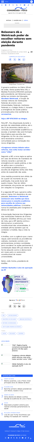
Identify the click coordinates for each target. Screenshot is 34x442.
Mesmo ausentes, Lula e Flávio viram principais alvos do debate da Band (17, 381)
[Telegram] (5, 5)
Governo (20, 333)
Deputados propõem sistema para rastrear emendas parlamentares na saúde (17, 406)
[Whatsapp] (1, 5)
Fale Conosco (25, 431)
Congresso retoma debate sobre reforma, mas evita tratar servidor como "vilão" (22, 357)
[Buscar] (31, 1)
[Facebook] (9, 5)
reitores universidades (9, 323)
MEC (4, 315)
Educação (12, 333)
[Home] (17, 9)
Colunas (13, 431)
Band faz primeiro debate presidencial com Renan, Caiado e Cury (17, 389)
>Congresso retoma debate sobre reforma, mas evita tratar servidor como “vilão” (15, 149)
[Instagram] (20, 5)
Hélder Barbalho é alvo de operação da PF (21, 365)
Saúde (4, 333)
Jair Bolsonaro (12, 315)
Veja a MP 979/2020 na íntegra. (14, 119)
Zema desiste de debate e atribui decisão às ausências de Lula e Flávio (17, 398)
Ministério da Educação (9, 319)
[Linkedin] (16, 5)
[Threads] (32, 5)
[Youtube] (24, 5)
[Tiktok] (28, 5)
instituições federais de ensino (12, 326)
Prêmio (26, 20)
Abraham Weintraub (25, 319)
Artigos (18, 431)
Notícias (8, 20)
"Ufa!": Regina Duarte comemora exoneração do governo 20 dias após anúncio (21, 348)
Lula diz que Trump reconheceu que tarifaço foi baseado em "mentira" (17, 415)
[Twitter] (13, 5)
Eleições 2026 (17, 20)
